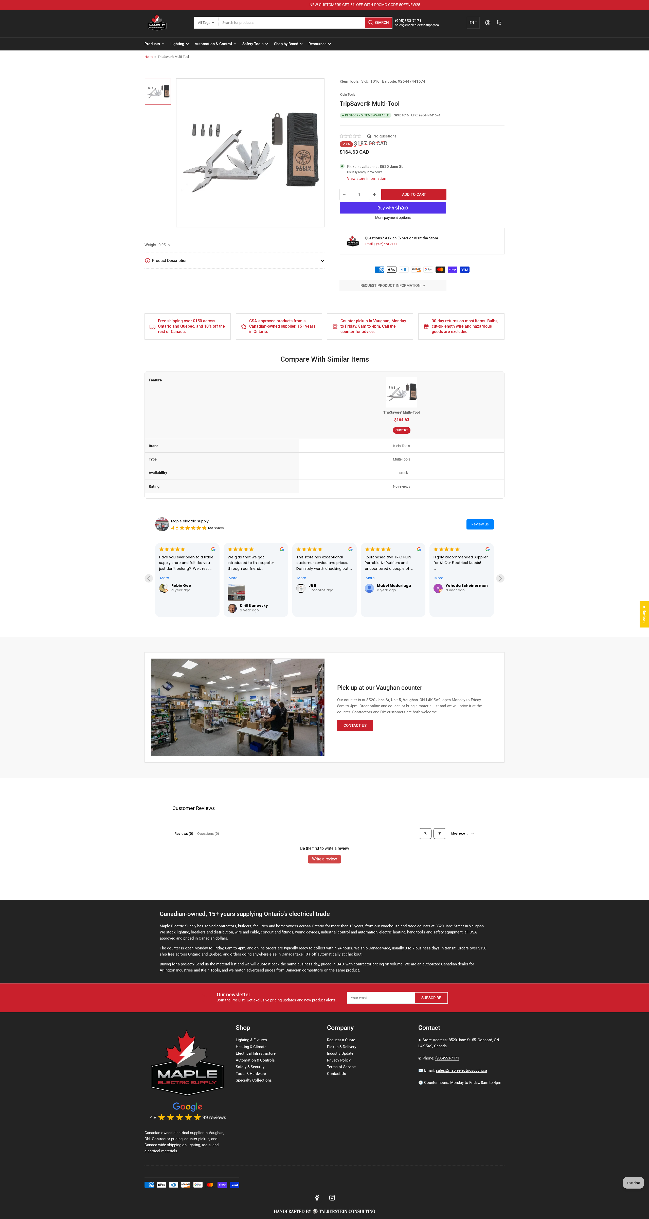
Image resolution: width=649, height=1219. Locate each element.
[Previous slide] (149, 578)
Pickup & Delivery (341, 1047)
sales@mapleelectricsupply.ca (461, 1070)
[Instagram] (332, 1198)
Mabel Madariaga (325, 585)
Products (152, 44)
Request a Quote (341, 1040)
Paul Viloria (456, 585)
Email (369, 244)
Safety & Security (250, 1067)
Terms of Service (341, 1067)
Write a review (324, 859)
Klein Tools (349, 81)
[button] (351, 136)
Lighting (177, 44)
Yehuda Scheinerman (398, 585)
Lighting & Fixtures (251, 1040)
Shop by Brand (286, 44)
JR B (244, 585)
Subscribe (431, 998)
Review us (480, 524)
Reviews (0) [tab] (183, 834)
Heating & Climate (251, 1047)
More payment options (393, 218)
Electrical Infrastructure (256, 1053)
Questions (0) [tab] (208, 834)
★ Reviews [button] (644, 614)
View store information (366, 178)
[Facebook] (317, 1198)
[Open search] (425, 833)
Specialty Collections (254, 1080)
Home (149, 57)
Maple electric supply (190, 521)
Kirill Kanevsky (185, 605)
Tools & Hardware (251, 1073)
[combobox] (306, 23)
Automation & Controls (255, 1060)
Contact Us (355, 725)
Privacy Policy (339, 1060)
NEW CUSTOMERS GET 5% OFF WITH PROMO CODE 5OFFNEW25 (324, 5)
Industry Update (340, 1053)
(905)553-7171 (386, 244)
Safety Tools (253, 44)
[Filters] (440, 833)
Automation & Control (213, 44)
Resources (318, 44)
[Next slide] (500, 578)
